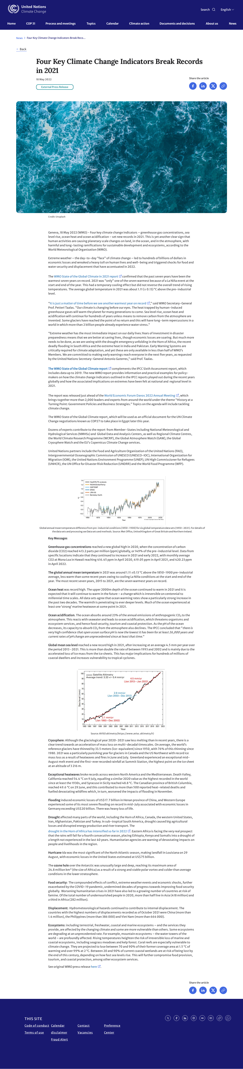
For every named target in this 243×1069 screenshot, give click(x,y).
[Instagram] (194, 1018)
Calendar (112, 23)
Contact (84, 1025)
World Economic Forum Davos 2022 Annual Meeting (139, 395)
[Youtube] (211, 1018)
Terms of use (34, 1032)
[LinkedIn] (185, 1018)
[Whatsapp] (228, 1018)
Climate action (139, 23)
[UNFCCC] (27, 9)
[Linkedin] (203, 86)
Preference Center (112, 1029)
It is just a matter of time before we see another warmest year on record (98, 303)
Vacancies (85, 1032)
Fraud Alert (59, 1039)
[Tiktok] (219, 1018)
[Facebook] (193, 86)
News (232, 23)
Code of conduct (37, 1025)
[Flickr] (202, 1018)
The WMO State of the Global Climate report (78, 368)
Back (23, 49)
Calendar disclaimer (59, 1029)
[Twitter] (213, 86)
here (94, 966)
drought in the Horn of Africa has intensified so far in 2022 (87, 831)
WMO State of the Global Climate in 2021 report (86, 276)
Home (11, 23)
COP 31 (30, 23)
